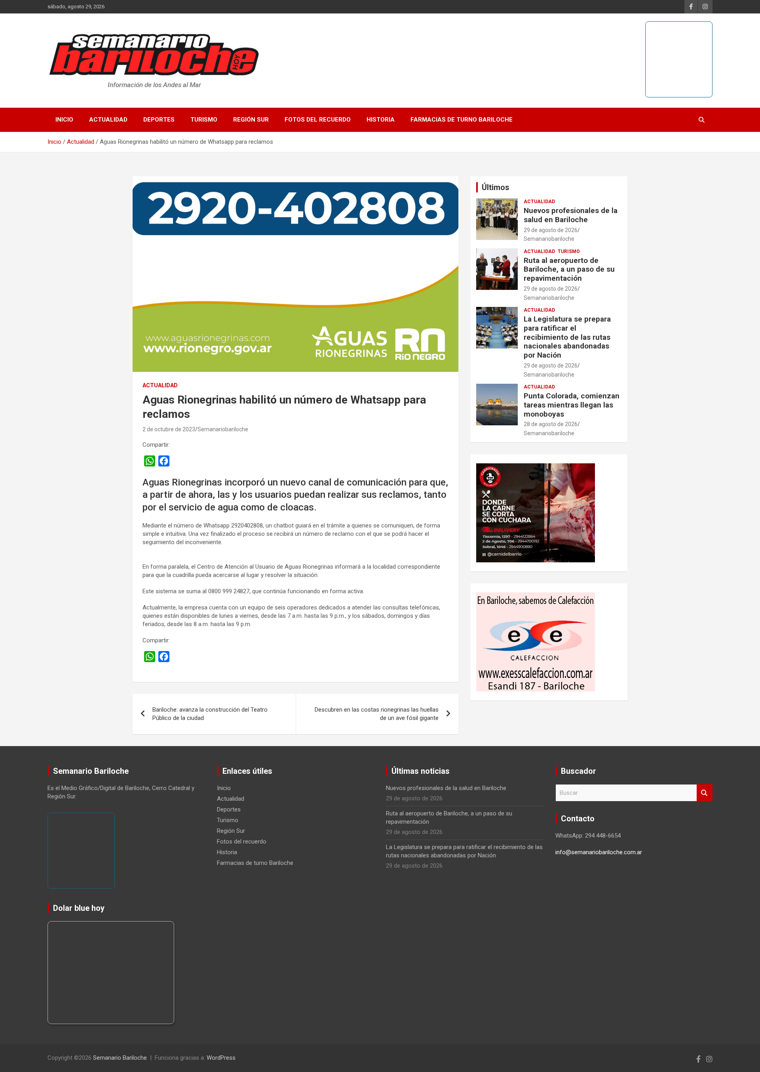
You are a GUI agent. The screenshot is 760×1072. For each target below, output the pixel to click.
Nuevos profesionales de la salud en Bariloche (571, 215)
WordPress (221, 1057)
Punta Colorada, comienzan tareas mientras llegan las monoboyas (571, 405)
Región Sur (251, 119)
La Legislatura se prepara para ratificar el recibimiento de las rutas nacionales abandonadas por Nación (567, 337)
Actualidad (108, 119)
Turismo (203, 119)
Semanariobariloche (223, 429)
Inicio (64, 119)
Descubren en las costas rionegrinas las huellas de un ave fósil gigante (377, 714)
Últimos (495, 187)
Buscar (704, 793)
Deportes (159, 119)
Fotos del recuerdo (318, 119)
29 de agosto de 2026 (551, 230)
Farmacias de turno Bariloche (461, 119)
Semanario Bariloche (120, 1057)
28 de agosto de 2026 (551, 424)
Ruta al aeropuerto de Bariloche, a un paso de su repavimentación (569, 269)
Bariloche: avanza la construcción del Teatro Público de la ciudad (210, 714)
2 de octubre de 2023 (168, 429)
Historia (381, 119)
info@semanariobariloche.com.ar (598, 852)
